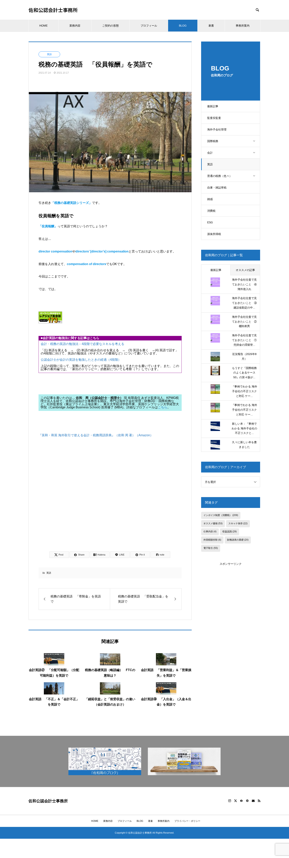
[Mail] (253, 800)
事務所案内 (242, 25)
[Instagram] (229, 800)
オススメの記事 (245, 270)
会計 (210, 152)
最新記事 (212, 106)
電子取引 (210, 548)
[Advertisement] (110, 501)
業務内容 (74, 25)
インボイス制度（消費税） (220, 515)
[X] (235, 800)
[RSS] (259, 800)
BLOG (183, 25)
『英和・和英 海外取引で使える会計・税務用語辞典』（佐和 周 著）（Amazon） (96, 435)
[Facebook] (241, 800)
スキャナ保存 (238, 523)
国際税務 (212, 141)
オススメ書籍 (213, 523)
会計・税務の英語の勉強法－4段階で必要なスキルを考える (82, 344)
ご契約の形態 (110, 25)
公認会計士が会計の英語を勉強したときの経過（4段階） (81, 359)
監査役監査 (214, 117)
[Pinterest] (247, 800)
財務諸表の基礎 (238, 539)
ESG (210, 222)
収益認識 (229, 531)
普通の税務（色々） (219, 176)
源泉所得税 (214, 234)
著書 (211, 25)
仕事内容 (209, 531)
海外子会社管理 (216, 129)
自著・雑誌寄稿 (216, 187)
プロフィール (149, 25)
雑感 (210, 199)
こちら (162, 407)
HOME (43, 25)
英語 (210, 164)
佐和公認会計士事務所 (53, 9)
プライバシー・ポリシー (187, 821)
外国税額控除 (212, 539)
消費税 (211, 210)
